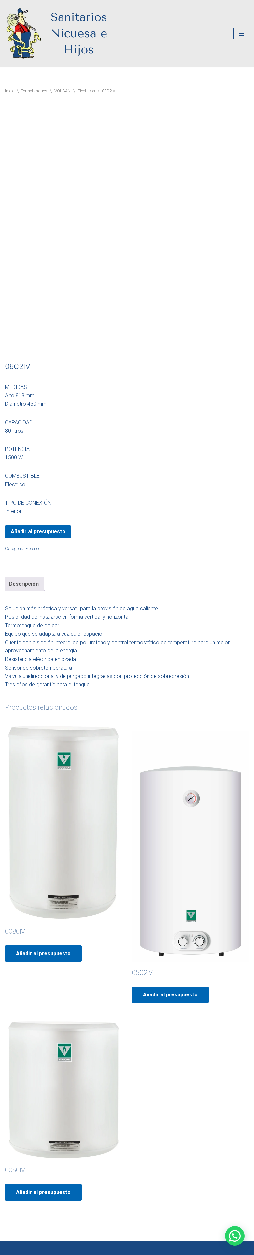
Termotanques (34, 90)
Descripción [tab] (24, 584)
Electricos (86, 90)
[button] (235, 1236)
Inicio (9, 90)
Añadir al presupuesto (38, 531)
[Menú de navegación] (241, 33)
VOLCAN (62, 90)
